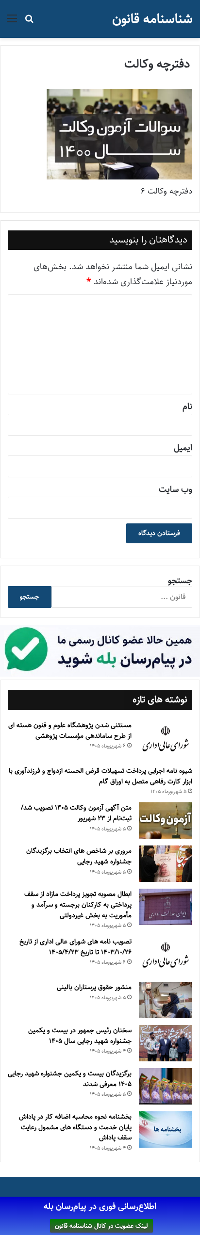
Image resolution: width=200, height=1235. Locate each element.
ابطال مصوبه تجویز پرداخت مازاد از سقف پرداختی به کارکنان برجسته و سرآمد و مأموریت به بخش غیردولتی (78, 904)
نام (187, 406)
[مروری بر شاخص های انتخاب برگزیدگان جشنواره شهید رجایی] (165, 863)
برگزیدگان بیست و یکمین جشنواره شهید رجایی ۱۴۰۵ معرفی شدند (70, 1078)
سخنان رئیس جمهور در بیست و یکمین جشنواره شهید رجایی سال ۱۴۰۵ (80, 1035)
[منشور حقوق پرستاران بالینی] (165, 1000)
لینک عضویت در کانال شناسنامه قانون (101, 1226)
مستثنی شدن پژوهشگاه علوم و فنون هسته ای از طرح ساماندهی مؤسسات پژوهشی (70, 730)
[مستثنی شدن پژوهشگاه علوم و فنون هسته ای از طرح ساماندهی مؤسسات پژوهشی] (165, 739)
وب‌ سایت (175, 489)
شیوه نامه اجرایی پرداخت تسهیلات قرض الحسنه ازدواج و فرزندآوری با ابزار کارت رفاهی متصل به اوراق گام (100, 776)
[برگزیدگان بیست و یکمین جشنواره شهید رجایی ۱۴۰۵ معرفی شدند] (165, 1086)
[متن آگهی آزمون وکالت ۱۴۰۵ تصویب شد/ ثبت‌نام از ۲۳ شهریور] (165, 820)
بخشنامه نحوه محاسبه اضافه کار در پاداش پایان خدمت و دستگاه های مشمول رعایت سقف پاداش (75, 1127)
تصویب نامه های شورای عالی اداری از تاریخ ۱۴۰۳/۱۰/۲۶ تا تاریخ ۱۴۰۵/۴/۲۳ (75, 947)
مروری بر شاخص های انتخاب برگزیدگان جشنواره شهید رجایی (79, 856)
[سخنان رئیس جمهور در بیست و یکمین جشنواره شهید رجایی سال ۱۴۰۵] (165, 1043)
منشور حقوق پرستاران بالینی (94, 987)
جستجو (180, 580)
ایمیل (183, 448)
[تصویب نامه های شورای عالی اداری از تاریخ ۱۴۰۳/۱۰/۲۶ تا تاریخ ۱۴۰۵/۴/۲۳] (165, 955)
